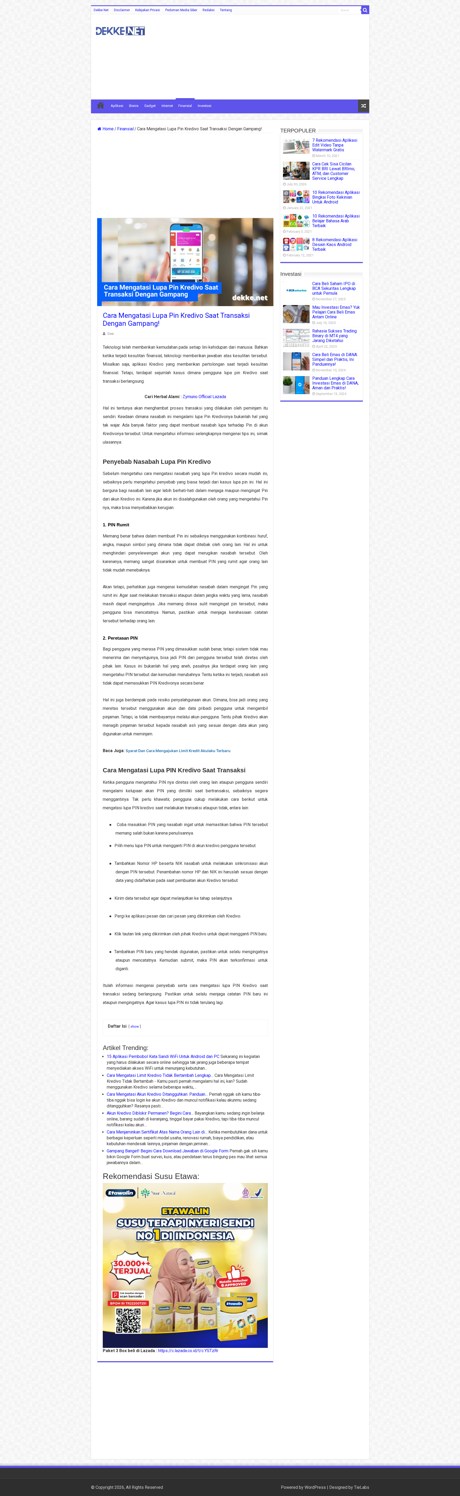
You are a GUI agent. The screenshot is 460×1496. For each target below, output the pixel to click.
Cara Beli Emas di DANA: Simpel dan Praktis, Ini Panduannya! (335, 359)
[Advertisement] (268, 57)
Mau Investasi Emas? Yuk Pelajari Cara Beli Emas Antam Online (336, 312)
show (134, 1026)
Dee (111, 333)
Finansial (185, 106)
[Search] (365, 10)
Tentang (226, 10)
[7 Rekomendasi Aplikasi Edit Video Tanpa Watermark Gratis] (296, 146)
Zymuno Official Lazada (204, 396)
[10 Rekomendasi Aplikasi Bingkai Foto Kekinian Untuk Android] (296, 196)
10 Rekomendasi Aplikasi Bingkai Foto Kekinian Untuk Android (336, 197)
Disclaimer (122, 10)
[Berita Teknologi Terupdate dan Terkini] (120, 30)
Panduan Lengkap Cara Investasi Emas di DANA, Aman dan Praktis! (335, 383)
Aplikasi (117, 106)
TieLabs (361, 1487)
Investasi (204, 106)
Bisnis (133, 106)
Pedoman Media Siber (181, 10)
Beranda (101, 105)
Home (107, 128)
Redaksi (209, 10)
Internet (167, 106)
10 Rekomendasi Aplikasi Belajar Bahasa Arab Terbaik (336, 221)
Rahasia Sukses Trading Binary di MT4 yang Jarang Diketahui (334, 335)
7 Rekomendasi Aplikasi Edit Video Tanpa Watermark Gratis (334, 145)
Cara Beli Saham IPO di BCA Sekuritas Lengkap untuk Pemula (334, 288)
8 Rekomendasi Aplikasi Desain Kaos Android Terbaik (334, 244)
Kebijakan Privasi (147, 10)
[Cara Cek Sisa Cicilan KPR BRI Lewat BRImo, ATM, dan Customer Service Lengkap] (296, 171)
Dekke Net (101, 10)
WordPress (315, 1487)
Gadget (150, 106)
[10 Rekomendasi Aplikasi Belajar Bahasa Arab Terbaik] (296, 220)
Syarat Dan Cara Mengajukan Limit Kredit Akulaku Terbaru (178, 750)
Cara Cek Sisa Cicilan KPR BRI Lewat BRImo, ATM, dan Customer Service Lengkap (333, 171)
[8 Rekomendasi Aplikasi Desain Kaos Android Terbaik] (296, 244)
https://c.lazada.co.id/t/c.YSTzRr (188, 1350)
